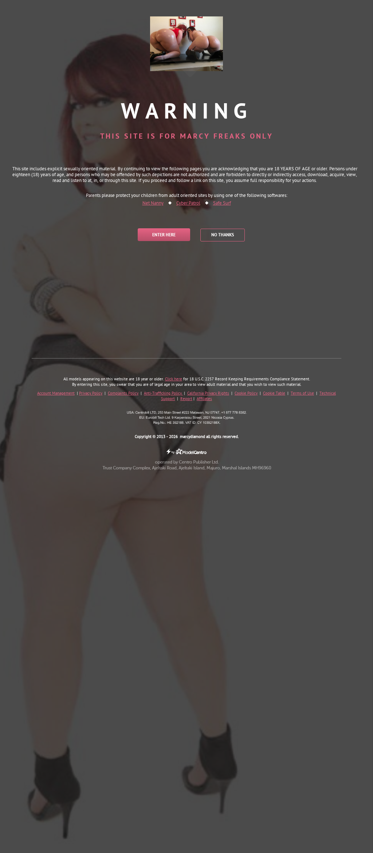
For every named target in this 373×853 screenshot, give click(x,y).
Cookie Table (274, 393)
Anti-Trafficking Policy (163, 393)
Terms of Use (302, 393)
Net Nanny (153, 203)
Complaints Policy (123, 393)
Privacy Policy (90, 393)
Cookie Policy (246, 393)
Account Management (56, 393)
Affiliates (204, 399)
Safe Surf (222, 203)
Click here (173, 379)
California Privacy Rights (208, 393)
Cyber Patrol (188, 203)
